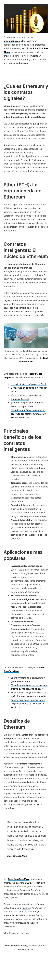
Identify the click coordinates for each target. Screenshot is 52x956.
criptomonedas (12, 41)
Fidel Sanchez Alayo (16, 945)
